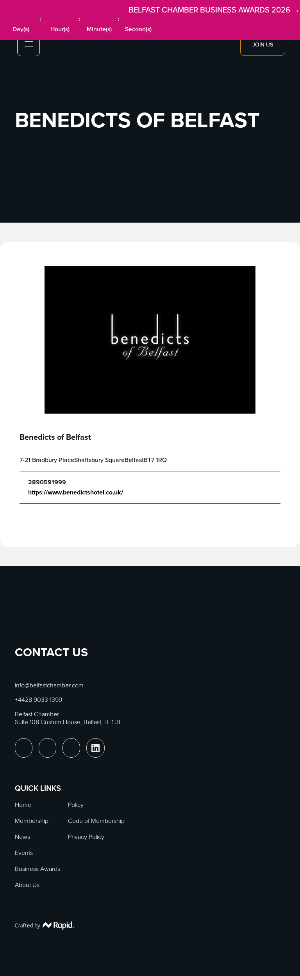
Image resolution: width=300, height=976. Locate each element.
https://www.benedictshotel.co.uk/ (75, 492)
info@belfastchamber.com (49, 685)
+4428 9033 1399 (38, 699)
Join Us (262, 45)
